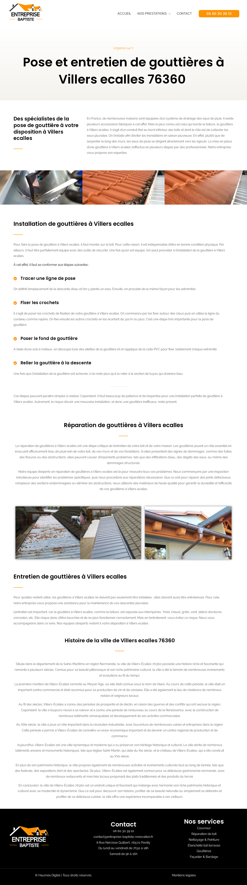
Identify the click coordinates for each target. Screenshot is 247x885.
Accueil (124, 13)
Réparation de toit (204, 834)
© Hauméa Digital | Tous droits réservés (63, 875)
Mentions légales (184, 875)
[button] (219, 13)
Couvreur (204, 828)
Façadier (196, 857)
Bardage (212, 857)
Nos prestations (152, 13)
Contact (184, 13)
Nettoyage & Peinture (204, 840)
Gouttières (204, 851)
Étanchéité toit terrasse (204, 845)
